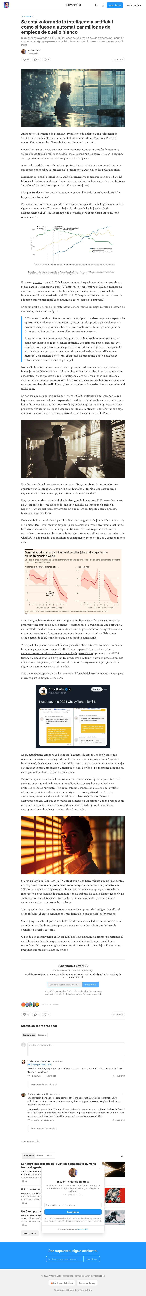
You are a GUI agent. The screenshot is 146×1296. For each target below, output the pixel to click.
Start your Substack (63, 1283)
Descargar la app (87, 1283)
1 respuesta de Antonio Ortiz (44, 1084)
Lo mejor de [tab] (28, 1155)
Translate (27, 16)
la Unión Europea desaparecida (54, 409)
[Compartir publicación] (103, 5)
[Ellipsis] (123, 1061)
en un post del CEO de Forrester (44, 307)
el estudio (87, 529)
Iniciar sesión (133, 5)
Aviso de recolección (95, 1275)
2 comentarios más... (30, 1141)
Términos (79, 1275)
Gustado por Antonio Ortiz (41, 1065)
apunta (37, 282)
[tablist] (34, 1035)
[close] (100, 1169)
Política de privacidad (92, 1221)
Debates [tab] (49, 1155)
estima (45, 193)
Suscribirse (115, 5)
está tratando (42, 134)
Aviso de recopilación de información (62, 1221)
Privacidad (68, 1275)
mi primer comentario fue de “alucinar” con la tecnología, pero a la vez (67, 651)
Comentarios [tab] (29, 1035)
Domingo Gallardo (36, 1094)
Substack (58, 1290)
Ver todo (28, 1233)
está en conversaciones (60, 150)
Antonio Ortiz (34, 50)
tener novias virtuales (61, 413)
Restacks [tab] (42, 1035)
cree (36, 177)
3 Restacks (54, 1004)
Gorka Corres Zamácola (38, 1061)
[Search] (96, 5)
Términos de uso (73, 1218)
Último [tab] (39, 1155)
